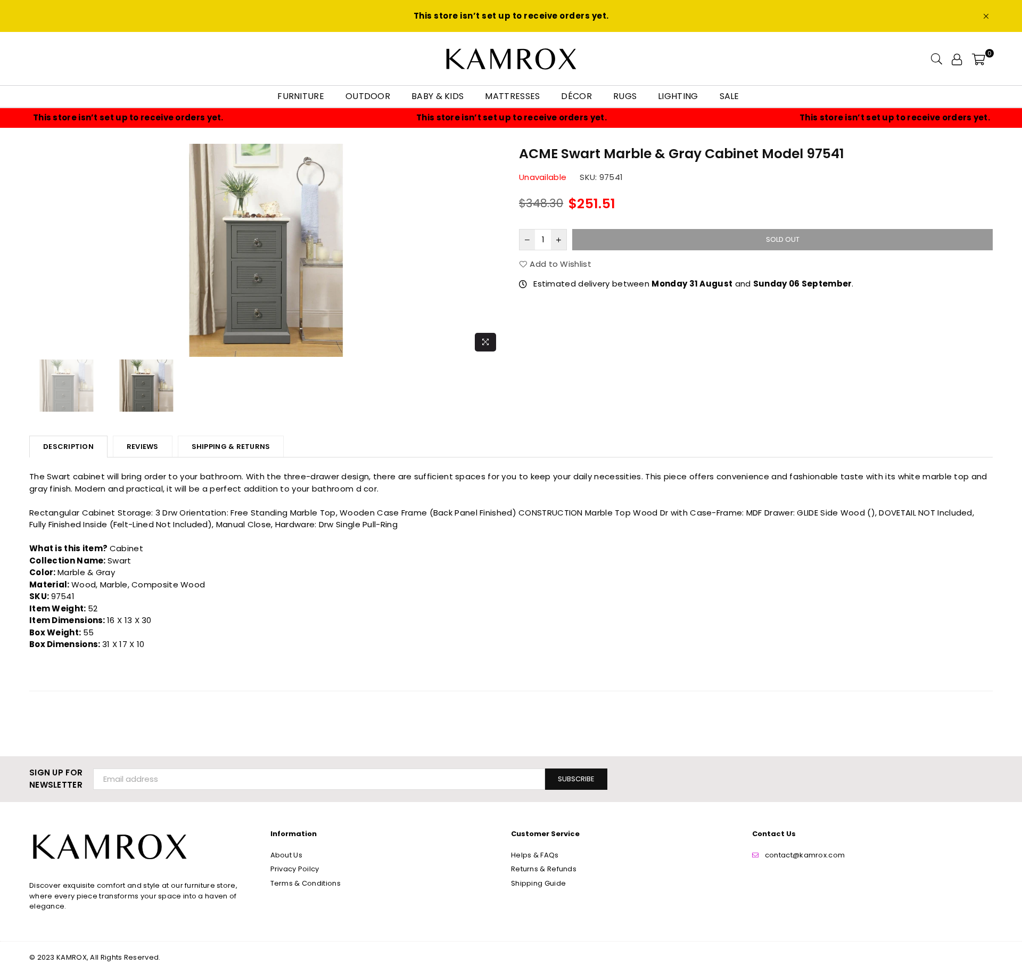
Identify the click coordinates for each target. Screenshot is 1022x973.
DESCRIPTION (68, 446)
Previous (38, 250)
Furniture (300, 96)
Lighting (678, 96)
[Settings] (957, 59)
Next (493, 250)
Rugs (625, 96)
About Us (286, 855)
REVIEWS (143, 446)
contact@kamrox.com (805, 855)
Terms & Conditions (305, 883)
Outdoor (367, 96)
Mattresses (512, 96)
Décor (576, 96)
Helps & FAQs (535, 855)
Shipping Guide (538, 883)
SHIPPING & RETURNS (231, 446)
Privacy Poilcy (294, 869)
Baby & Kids (437, 96)
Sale (729, 96)
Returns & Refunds (543, 869)
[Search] (936, 59)
